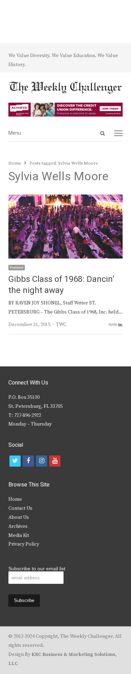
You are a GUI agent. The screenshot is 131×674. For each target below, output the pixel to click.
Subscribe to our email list (36, 568)
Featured (16, 267)
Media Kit (18, 535)
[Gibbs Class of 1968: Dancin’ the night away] (65, 199)
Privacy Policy (23, 544)
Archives (18, 526)
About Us (18, 517)
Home (15, 499)
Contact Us (20, 508)
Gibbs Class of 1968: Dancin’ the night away (61, 284)
